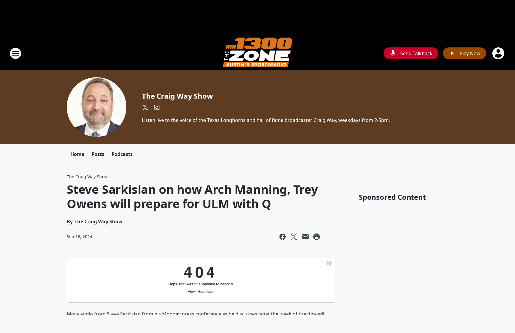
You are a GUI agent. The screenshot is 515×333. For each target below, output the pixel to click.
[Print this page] (316, 237)
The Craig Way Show (177, 96)
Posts (97, 154)
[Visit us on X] (145, 107)
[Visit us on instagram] (156, 107)
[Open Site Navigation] (15, 53)
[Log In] (498, 53)
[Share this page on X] (294, 237)
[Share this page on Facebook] (282, 237)
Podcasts (122, 154)
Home (77, 154)
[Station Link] (257, 53)
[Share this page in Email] (305, 237)
